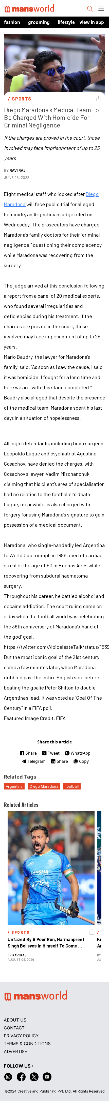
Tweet (54, 753)
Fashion (12, 22)
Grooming (39, 22)
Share (31, 753)
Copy (84, 761)
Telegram (37, 761)
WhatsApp (80, 753)
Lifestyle (66, 22)
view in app (92, 22)
